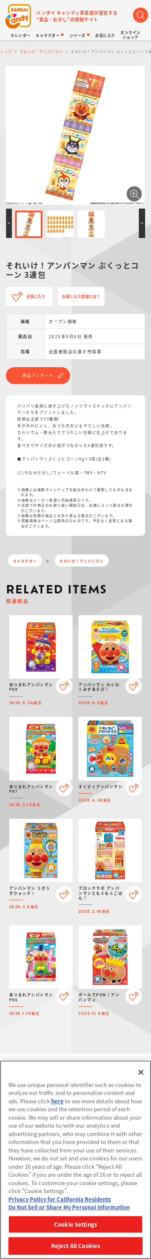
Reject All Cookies (75, 1246)
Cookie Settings (75, 1224)
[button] (9, 223)
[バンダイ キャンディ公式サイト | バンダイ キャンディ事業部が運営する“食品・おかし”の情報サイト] (18, 16)
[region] (75, 1159)
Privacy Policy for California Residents (59, 1199)
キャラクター (25, 560)
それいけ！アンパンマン (82, 560)
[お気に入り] (64, 686)
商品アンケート (38, 375)
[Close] (141, 1072)
